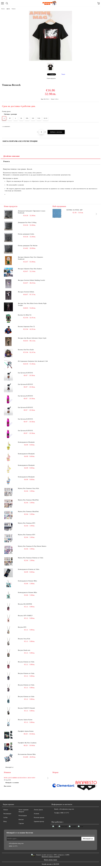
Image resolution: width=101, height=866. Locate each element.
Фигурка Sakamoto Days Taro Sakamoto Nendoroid (30, 258)
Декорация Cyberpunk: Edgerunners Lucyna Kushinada (31, 212)
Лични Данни (38, 809)
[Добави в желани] (96, 125)
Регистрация (23, 815)
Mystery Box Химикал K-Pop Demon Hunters (32, 546)
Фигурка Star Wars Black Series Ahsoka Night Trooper (32, 304)
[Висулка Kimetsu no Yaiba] (8, 665)
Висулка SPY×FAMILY (25, 615)
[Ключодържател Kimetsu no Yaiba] (8, 572)
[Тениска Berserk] (50, 60)
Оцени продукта (51, 78)
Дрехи (8, 8)
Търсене (21, 823)
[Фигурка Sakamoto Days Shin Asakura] (8, 272)
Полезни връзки (39, 817)
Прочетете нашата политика (51, 856)
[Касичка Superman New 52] (8, 330)
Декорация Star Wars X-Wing (27, 222)
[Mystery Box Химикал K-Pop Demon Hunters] (8, 549)
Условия (36, 813)
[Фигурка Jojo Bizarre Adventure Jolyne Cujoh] (8, 341)
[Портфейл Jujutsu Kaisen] (8, 734)
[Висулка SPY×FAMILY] (8, 619)
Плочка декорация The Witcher (28, 245)
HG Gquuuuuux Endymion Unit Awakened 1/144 (33, 361)
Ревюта (6, 161)
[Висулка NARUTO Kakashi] (8, 711)
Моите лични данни (50, 860)
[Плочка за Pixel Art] (56, 213)
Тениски (13, 8)
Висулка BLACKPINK (25, 604)
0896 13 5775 (64, 813)
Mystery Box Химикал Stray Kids (28, 488)
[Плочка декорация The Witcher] (8, 249)
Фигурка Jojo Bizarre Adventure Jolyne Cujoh (32, 338)
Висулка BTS (22, 627)
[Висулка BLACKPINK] (8, 607)
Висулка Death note (24, 650)
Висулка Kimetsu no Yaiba (26, 662)
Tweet (63, 74)
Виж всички (7, 786)
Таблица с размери (10, 114)
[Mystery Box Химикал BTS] (8, 526)
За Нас (5, 817)
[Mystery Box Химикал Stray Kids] (8, 491)
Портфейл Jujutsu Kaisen (26, 731)
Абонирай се (9, 767)
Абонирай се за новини (12, 782)
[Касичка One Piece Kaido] (8, 353)
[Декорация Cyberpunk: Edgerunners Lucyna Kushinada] (8, 214)
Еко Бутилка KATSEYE (25, 373)
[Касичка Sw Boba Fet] (8, 318)
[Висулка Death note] (8, 653)
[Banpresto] (86, 786)
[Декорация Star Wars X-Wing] (8, 226)
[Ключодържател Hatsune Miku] (8, 584)
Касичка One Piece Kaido (26, 349)
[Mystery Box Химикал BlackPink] (8, 503)
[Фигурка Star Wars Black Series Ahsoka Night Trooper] (8, 306)
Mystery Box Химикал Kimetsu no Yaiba (30, 558)
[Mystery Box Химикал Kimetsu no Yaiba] (8, 561)
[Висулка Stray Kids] (8, 642)
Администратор (39, 821)
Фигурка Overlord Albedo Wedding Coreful (31, 280)
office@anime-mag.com (66, 809)
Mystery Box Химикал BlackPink (28, 500)
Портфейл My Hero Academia (27, 743)
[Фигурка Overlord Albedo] (8, 295)
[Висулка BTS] (8, 630)
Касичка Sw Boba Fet (24, 315)
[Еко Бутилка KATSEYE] (8, 376)
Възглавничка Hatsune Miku (27, 754)
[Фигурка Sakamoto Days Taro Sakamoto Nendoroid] (8, 260)
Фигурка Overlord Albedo (26, 292)
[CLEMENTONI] (63, 786)
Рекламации (7, 813)
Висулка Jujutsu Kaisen (25, 719)
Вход (5, 821)
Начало (3, 8)
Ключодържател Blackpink (26, 442)
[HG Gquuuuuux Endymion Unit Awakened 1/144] (8, 364)
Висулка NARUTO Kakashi (26, 708)
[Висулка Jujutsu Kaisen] (8, 723)
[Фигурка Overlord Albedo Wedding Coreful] (8, 283)
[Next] (96, 214)
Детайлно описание (11, 156)
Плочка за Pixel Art (74, 210)
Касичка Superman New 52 (26, 326)
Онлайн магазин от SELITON (50, 864)
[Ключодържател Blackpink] (8, 445)
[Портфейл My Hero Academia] (8, 746)
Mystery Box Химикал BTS (26, 523)
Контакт (21, 819)
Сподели (52, 74)
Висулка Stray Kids (24, 638)
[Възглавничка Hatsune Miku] (8, 757)
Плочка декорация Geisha (26, 234)
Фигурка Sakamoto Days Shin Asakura (30, 268)
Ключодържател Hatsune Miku (27, 581)
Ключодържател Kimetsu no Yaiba (28, 569)
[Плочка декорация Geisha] (8, 237)
